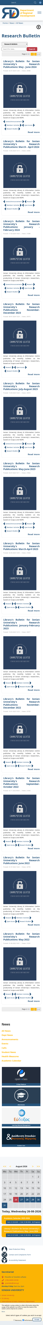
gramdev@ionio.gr (12, 1283)
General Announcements (14, 122)
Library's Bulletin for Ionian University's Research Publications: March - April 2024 (21, 144)
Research (30, 202)
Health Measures (10, 1056)
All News (19, 23)
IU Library (5, 1298)
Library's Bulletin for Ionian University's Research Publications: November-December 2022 (21, 703)
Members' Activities (13, 125)
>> (38, 1166)
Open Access (28, 125)
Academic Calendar (11, 1060)
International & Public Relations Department (18, 1301)
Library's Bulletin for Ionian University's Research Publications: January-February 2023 (21, 624)
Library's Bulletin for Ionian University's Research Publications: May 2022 (21, 936)
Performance (28, 1320)
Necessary (18, 1320)
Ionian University (8, 1295)
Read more (34, 132)
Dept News (7, 1035)
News (12, 23)
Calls (4, 1047)
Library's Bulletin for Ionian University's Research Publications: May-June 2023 (21, 466)
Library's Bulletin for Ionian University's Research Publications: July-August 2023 (21, 386)
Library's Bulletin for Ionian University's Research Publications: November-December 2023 (21, 308)
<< (32, 54)
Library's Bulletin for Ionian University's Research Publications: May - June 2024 (21, 64)
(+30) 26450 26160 (11, 1280)
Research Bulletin (12, 129)
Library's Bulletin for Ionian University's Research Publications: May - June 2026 (21, 1229)
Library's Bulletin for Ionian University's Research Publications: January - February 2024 (21, 225)
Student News (9, 1052)
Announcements (10, 1039)
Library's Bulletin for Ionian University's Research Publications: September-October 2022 (21, 782)
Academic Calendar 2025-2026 (17, 1218)
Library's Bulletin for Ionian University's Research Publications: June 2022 (21, 860)
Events (5, 1043)
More (3, 1312)
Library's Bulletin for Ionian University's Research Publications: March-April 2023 (21, 546)
